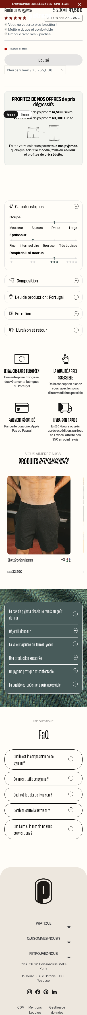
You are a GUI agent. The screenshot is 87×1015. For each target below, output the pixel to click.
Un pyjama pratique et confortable (31, 671)
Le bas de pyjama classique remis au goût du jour (36, 614)
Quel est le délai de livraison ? (33, 794)
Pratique (43, 924)
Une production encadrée (25, 658)
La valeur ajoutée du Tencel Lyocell (31, 644)
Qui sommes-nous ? (43, 939)
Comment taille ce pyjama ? (31, 778)
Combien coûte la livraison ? (32, 810)
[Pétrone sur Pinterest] (46, 991)
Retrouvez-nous (43, 954)
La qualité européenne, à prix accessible (35, 684)
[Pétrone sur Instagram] (29, 991)
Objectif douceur (20, 631)
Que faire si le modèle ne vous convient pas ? (33, 829)
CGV (20, 1007)
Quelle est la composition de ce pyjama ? (34, 759)
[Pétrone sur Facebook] (37, 991)
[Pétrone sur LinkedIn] (54, 991)
